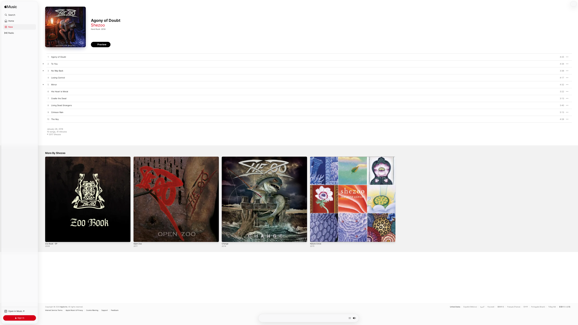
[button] (19, 14)
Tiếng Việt (552, 307)
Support (104, 310)
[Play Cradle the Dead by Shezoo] (48, 98)
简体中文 (500, 307)
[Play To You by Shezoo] (48, 64)
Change (225, 158)
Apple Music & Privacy (74, 310)
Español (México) (470, 307)
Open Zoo (138, 158)
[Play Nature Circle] (314, 238)
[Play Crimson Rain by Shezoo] (48, 112)
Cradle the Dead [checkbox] (58, 98)
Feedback (114, 310)
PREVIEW (560, 57)
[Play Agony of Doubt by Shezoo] (48, 57)
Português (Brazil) (538, 307)
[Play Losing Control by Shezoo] (48, 77)
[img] (10, 7)
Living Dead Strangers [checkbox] (61, 105)
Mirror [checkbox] (54, 84)
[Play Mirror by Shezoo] (48, 84)
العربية (482, 307)
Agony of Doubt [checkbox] (58, 57)
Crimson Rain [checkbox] (57, 112)
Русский (491, 307)
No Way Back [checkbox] (57, 71)
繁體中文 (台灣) (564, 307)
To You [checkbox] (54, 64)
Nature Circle (316, 158)
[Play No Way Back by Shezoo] (48, 71)
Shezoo (98, 25)
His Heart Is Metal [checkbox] (59, 91)
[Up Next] (349, 318)
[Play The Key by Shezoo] (48, 119)
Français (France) (513, 307)
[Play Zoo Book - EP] (49, 238)
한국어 (526, 307)
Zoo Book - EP (52, 158)
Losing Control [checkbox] (58, 77)
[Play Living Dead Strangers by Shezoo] (48, 105)
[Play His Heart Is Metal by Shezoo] (48, 91)
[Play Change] (225, 238)
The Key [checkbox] (55, 119)
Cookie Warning (92, 310)
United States (455, 307)
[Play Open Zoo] (137, 238)
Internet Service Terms (53, 310)
